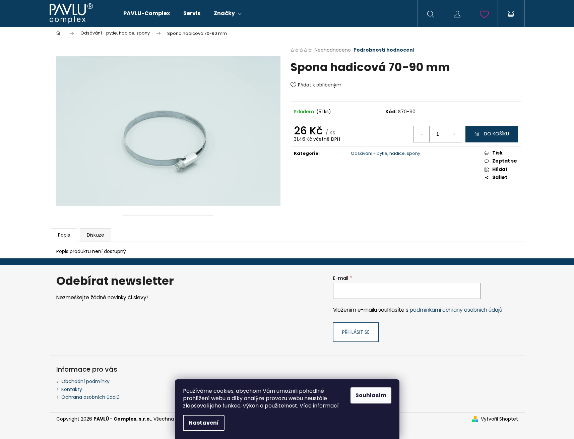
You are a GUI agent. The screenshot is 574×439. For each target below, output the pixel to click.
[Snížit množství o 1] (421, 134)
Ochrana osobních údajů (90, 397)
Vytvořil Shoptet (499, 419)
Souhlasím (371, 395)
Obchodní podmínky (85, 381)
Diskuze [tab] (95, 235)
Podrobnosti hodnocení (384, 50)
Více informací (319, 406)
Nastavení (204, 423)
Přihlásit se (356, 332)
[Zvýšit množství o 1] (454, 134)
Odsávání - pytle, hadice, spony (385, 153)
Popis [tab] (64, 235)
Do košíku (496, 133)
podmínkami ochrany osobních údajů (456, 309)
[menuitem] (147, 13)
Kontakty (71, 389)
